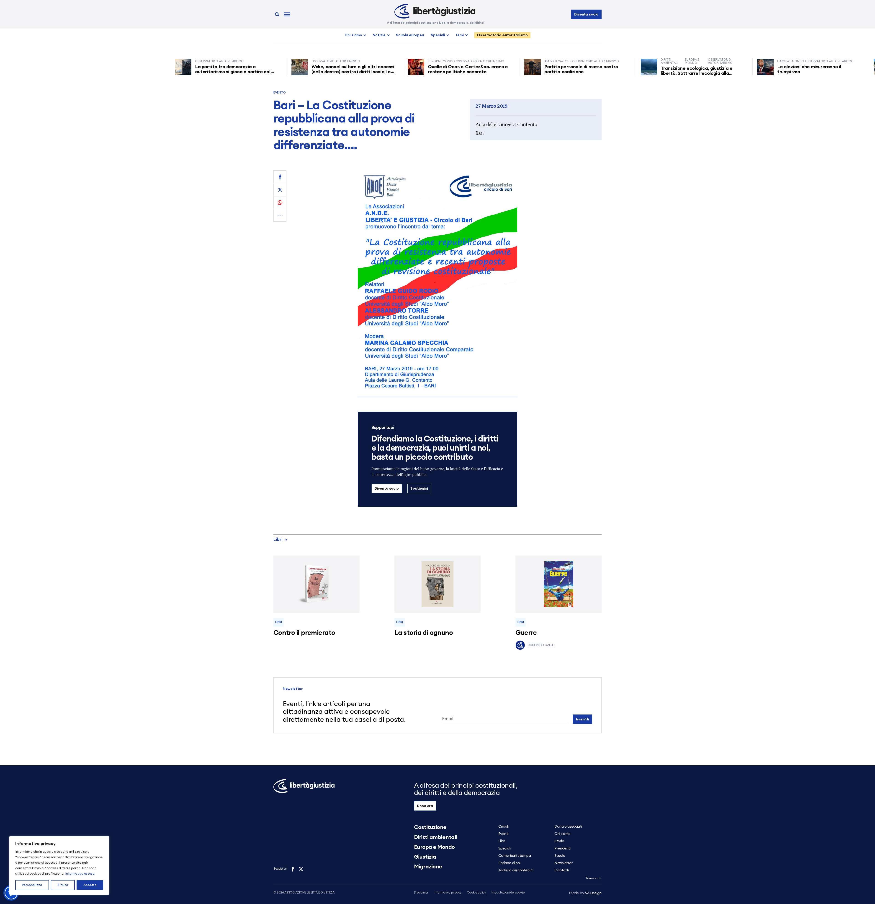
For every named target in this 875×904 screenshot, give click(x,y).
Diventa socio (586, 14)
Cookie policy (476, 892)
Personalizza (32, 885)
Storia (559, 841)
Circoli (503, 826)
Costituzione (430, 827)
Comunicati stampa (514, 855)
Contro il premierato (304, 633)
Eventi (503, 834)
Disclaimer (421, 892)
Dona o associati (568, 826)
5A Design (585, 893)
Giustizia (425, 857)
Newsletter (563, 863)
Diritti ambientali (435, 837)
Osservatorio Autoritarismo (502, 35)
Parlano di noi (509, 863)
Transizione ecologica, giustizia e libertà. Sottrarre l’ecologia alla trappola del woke (664, 73)
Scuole (559, 855)
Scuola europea (410, 35)
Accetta (90, 885)
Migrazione (428, 867)
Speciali (438, 35)
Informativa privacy (447, 892)
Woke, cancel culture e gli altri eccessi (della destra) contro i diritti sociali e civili (321, 72)
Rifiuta (62, 885)
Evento (279, 92)
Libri (278, 540)
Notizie (379, 35)
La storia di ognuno (423, 633)
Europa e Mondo (434, 847)
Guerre (526, 633)
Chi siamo (353, 35)
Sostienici (419, 488)
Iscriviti (582, 719)
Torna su (591, 878)
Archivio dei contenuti (515, 870)
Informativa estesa (80, 873)
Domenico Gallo (541, 645)
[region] (59, 865)
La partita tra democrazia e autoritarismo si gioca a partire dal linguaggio (201, 72)
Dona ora (425, 806)
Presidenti (562, 848)
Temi (460, 35)
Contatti (561, 870)
